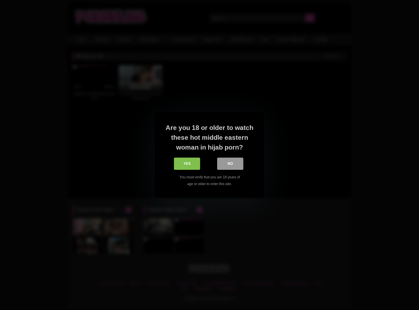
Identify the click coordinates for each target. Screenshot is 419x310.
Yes (187, 163)
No (230, 163)
